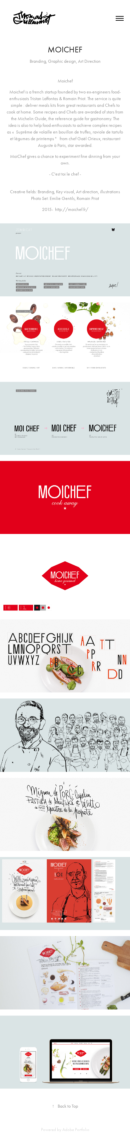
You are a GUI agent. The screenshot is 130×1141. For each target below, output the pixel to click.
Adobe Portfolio (75, 1129)
